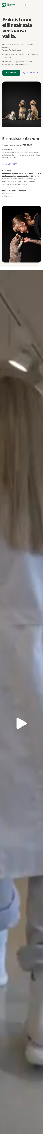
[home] (8, 5)
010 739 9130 (32, 73)
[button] (25, 4)
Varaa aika (11, 73)
